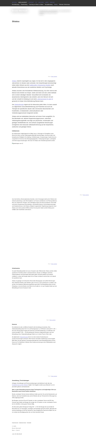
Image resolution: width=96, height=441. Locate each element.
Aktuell (14, 2)
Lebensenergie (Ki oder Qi (45, 99)
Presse (52, 2)
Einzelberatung (15, 4)
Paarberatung (24, 4)
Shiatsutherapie (19, 104)
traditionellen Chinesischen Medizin (40, 85)
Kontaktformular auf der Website (20, 385)
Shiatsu (14, 81)
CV (36, 2)
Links (46, 2)
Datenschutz (22, 422)
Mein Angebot (22, 2)
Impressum (15, 422)
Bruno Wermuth (20, 11)
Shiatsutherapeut (24, 337)
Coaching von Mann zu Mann (36, 4)
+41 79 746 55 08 (17, 434)
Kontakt (31, 2)
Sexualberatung (48, 4)
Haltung (41, 2)
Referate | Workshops (64, 4)
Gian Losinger (54, 76)
